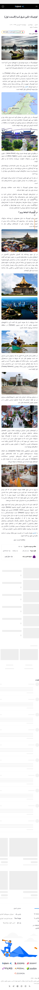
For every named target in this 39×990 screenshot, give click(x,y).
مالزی (26, 87)
